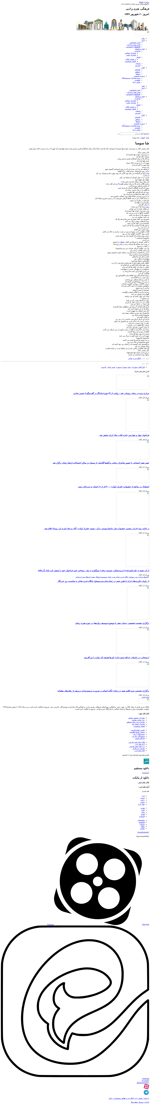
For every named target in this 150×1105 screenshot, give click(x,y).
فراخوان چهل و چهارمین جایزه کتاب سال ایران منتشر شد (124, 435)
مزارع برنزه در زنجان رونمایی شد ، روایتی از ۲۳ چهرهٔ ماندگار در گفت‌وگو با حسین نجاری (111, 393)
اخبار (143, 40)
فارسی (103, 367)
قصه (121, 184)
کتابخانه (137, 70)
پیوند (147, 207)
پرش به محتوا (144, 2)
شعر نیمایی (111, 367)
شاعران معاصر (130, 53)
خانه (143, 38)
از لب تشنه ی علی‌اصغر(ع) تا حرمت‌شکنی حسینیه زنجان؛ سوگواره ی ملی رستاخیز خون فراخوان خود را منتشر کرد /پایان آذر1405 (93, 570)
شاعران (137, 51)
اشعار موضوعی (130, 61)
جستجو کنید (145, 134)
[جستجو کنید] (118, 134)
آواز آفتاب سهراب (138, 367)
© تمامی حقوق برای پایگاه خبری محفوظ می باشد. (128, 1098)
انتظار (122, 242)
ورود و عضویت (139, 76)
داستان (137, 63)
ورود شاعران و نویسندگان (130, 78)
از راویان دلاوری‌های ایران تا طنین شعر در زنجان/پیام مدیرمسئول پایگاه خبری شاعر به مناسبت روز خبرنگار (103, 581)
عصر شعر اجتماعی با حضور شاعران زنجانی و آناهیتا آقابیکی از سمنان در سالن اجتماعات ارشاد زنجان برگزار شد (101, 463)
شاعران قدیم (131, 55)
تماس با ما (136, 82)
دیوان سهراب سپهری (123, 367)
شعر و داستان (140, 49)
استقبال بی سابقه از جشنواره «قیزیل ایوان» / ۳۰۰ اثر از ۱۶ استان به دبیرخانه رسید (113, 486)
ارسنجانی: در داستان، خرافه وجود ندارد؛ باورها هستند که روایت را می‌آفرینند (116, 657)
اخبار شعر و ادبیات (133, 45)
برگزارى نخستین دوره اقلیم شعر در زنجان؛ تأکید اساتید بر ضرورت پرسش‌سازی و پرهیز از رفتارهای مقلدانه (103, 691)
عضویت (137, 80)
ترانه (144, 173)
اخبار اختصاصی (134, 43)
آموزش (137, 65)
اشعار (138, 57)
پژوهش (137, 72)
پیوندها (138, 74)
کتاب (143, 68)
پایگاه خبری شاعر (134, 358)
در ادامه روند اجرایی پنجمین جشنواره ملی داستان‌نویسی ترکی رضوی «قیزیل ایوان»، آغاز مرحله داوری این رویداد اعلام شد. (96, 528)
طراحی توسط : (140, 1102)
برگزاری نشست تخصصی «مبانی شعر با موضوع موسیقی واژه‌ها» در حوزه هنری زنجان (112, 623)
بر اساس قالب (130, 59)
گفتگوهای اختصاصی (133, 47)
